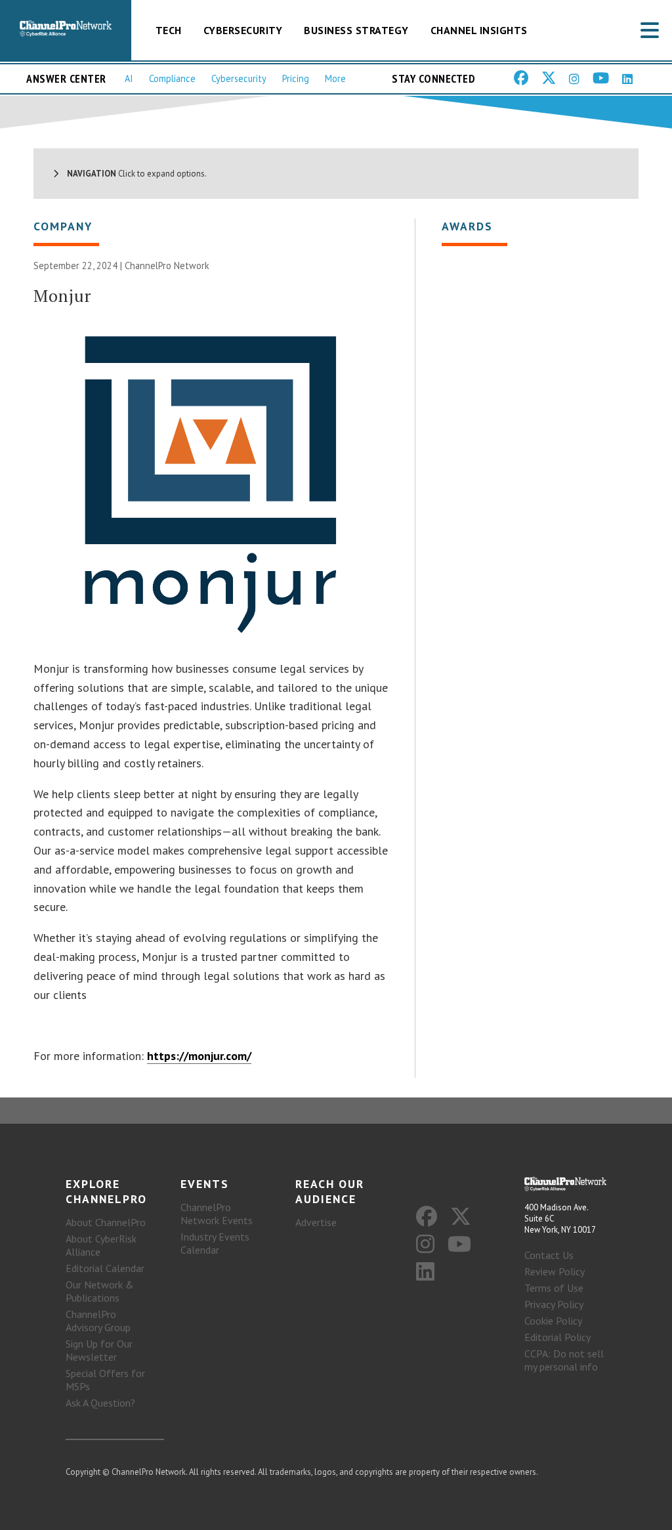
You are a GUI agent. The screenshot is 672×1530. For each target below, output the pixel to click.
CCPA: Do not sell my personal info (564, 1360)
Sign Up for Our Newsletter (99, 1350)
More (335, 78)
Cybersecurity (243, 30)
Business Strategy (356, 30)
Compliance (172, 78)
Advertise (316, 1222)
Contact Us (549, 1255)
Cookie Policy (553, 1320)
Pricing (295, 78)
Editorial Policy (557, 1337)
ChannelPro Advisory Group (98, 1320)
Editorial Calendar (105, 1268)
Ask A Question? (100, 1402)
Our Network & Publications (100, 1291)
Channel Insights (479, 30)
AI (129, 78)
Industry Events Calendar (214, 1243)
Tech (169, 30)
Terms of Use (553, 1287)
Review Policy (554, 1271)
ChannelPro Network (167, 265)
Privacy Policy (553, 1304)
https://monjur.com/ (199, 1055)
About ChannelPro (106, 1222)
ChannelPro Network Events (216, 1214)
